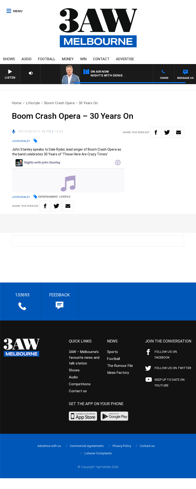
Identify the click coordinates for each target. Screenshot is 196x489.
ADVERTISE (125, 59)
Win (83, 59)
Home (17, 103)
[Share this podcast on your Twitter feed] (167, 132)
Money (68, 59)
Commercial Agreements (87, 446)
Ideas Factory (118, 372)
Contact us (78, 391)
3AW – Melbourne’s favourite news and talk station (84, 357)
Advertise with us (49, 446)
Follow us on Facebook (166, 354)
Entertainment (48, 197)
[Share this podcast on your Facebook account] (155, 132)
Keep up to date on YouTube (170, 382)
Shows (9, 59)
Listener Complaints (98, 453)
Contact (101, 59)
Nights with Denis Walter (113, 75)
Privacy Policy (122, 446)
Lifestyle (33, 103)
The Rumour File (120, 366)
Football (46, 59)
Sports (112, 352)
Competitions (80, 384)
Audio (27, 59)
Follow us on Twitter (173, 368)
